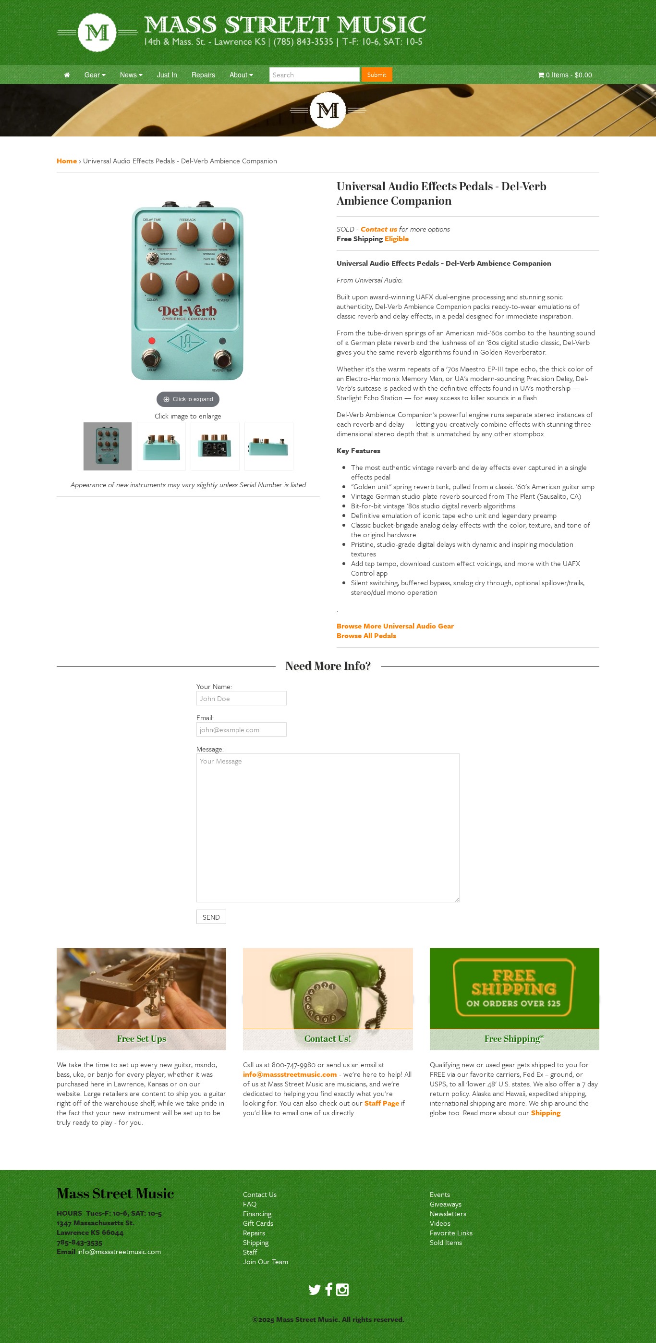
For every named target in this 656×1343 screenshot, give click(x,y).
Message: (210, 748)
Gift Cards (258, 1223)
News (129, 74)
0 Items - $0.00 (568, 74)
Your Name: (214, 686)
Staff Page (381, 1102)
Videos (440, 1223)
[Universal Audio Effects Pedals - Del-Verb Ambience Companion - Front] (108, 446)
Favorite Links (451, 1232)
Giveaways (446, 1203)
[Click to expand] (188, 294)
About (239, 74)
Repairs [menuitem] (203, 74)
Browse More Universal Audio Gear (395, 625)
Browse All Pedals (366, 635)
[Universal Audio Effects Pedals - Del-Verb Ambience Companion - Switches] (161, 446)
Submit (377, 74)
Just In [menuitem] (167, 74)
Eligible (397, 238)
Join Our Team (265, 1261)
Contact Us (260, 1194)
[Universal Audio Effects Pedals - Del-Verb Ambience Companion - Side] (269, 446)
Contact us (379, 228)
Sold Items (446, 1242)
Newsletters (448, 1213)
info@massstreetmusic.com (290, 1074)
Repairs (254, 1232)
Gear (93, 74)
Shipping (545, 1112)
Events (440, 1194)
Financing (257, 1213)
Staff (250, 1251)
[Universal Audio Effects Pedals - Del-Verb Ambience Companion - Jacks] (215, 446)
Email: (205, 717)
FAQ (249, 1203)
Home (67, 160)
